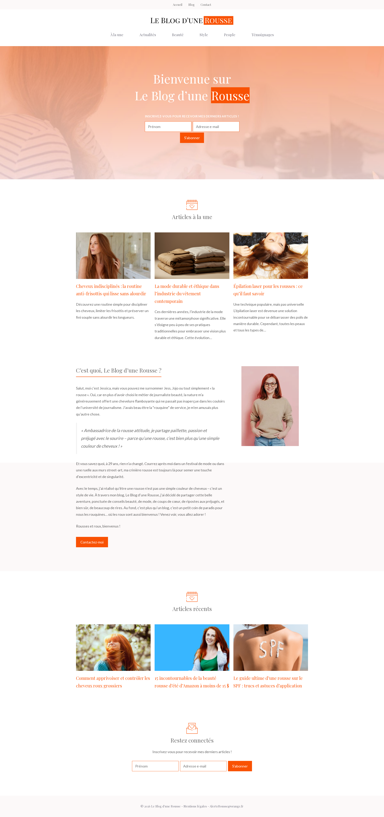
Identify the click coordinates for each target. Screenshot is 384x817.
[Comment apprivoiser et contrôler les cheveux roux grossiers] (113, 667)
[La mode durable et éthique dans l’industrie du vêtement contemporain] (192, 276)
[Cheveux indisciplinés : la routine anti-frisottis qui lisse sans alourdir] (113, 276)
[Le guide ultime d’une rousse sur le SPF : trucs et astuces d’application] (270, 667)
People (229, 34)
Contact (206, 5)
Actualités (147, 34)
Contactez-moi (92, 542)
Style (204, 34)
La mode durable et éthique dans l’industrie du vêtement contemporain (187, 293)
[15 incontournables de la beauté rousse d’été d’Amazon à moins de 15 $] (192, 667)
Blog (191, 5)
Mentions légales (195, 806)
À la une (116, 34)
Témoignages (262, 34)
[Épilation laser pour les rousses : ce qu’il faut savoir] (270, 276)
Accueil (177, 5)
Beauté (178, 34)
